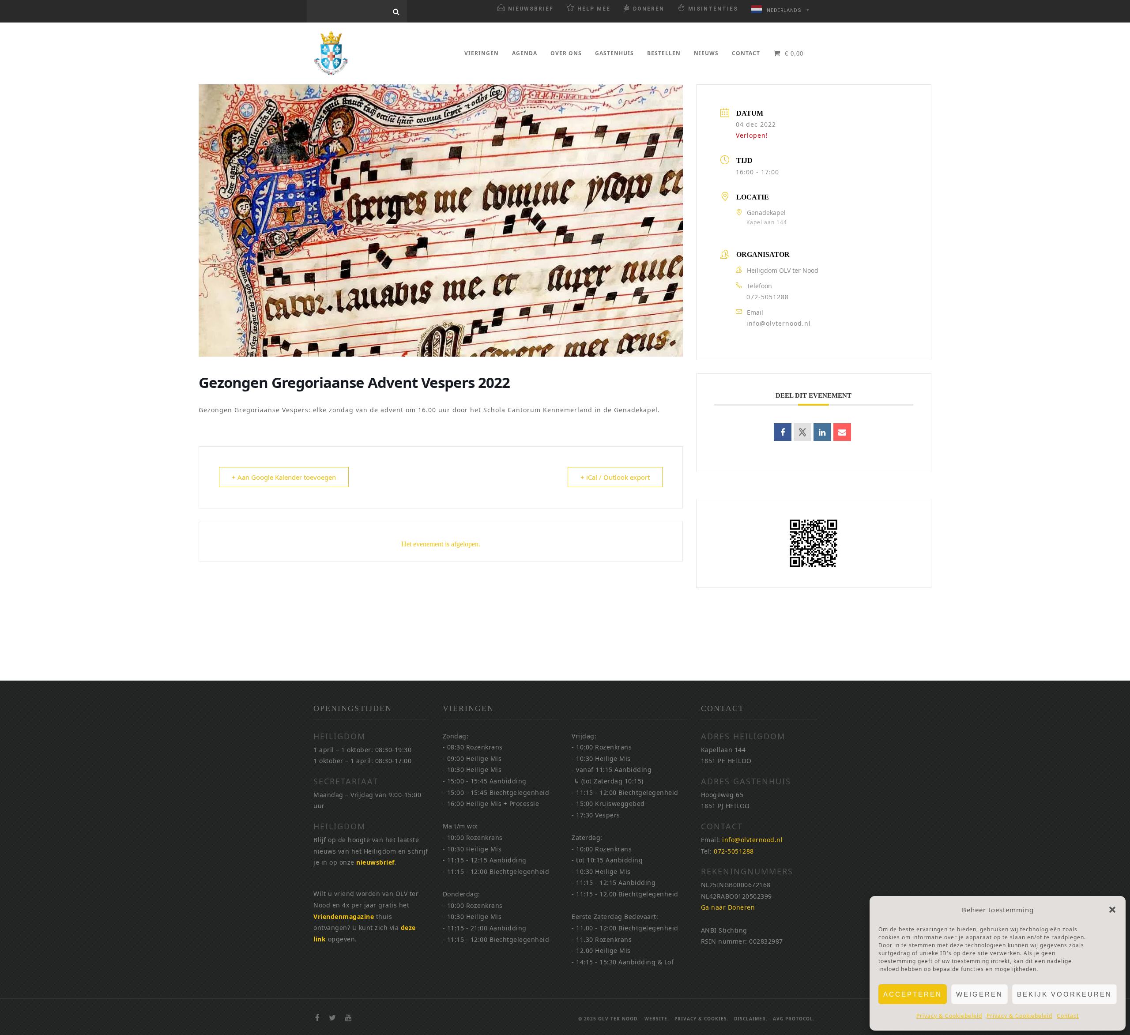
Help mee (593, 9)
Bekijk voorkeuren (1064, 994)
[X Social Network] (802, 432)
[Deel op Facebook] (782, 432)
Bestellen (664, 53)
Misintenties (713, 9)
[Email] (842, 432)
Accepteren (912, 994)
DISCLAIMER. (751, 1019)
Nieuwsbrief (531, 9)
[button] (1112, 909)
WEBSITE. (656, 1019)
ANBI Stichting (724, 930)
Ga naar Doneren (728, 907)
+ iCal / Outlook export (615, 477)
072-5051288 (767, 297)
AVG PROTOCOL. (794, 1019)
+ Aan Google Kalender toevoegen (284, 477)
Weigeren (979, 994)
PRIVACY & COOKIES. (701, 1019)
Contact (1068, 1016)
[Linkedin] (822, 432)
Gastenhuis (614, 53)
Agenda (524, 53)
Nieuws (706, 53)
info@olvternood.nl (778, 323)
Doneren (648, 9)
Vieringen (481, 53)
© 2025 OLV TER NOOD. (608, 1019)
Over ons (566, 53)
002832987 (766, 941)
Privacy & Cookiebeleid (949, 1016)
